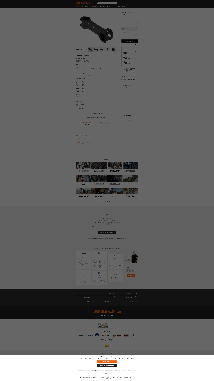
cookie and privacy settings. (124, 358)
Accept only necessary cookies (107, 365)
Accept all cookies (106, 362)
